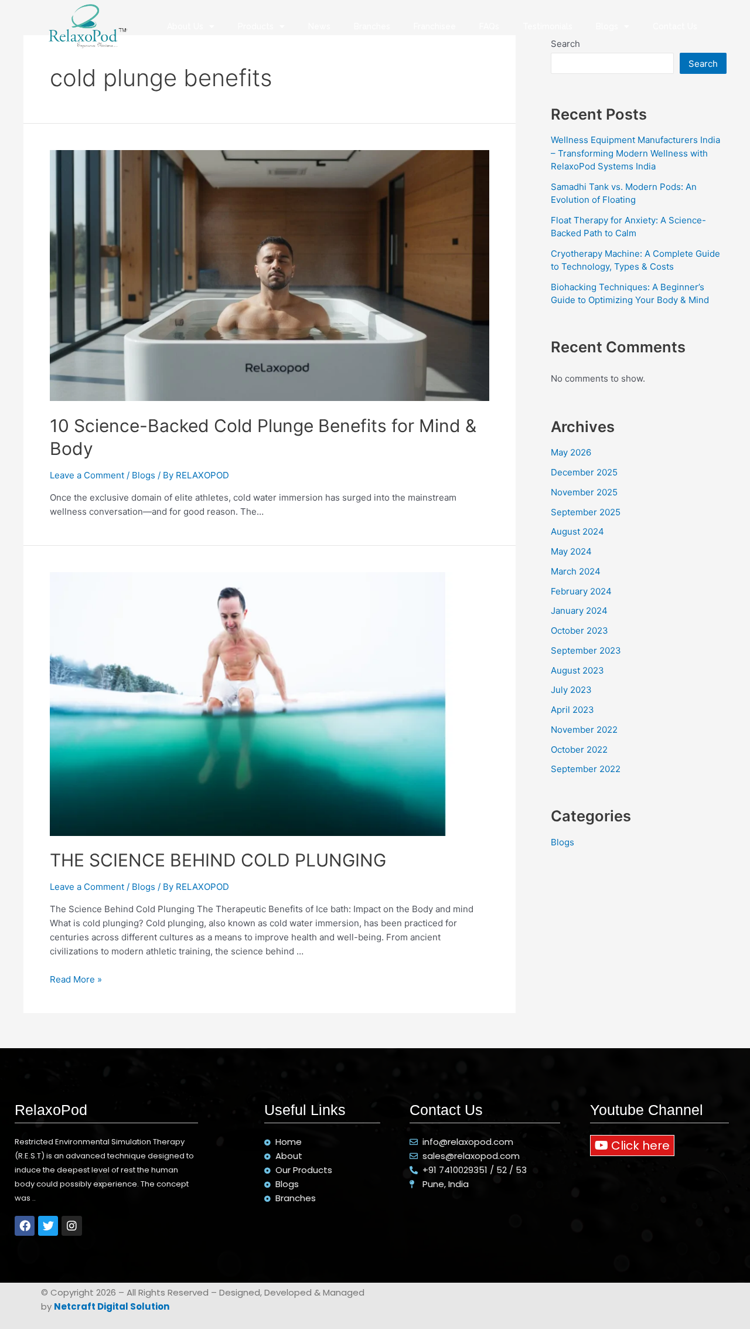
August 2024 (577, 531)
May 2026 (571, 452)
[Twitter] (48, 1226)
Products (256, 26)
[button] (632, 1145)
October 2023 (579, 630)
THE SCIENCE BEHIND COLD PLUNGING (218, 860)
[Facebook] (25, 1226)
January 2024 (579, 610)
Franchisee (435, 26)
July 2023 (571, 689)
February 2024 (581, 591)
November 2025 (584, 492)
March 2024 (576, 571)
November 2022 (584, 729)
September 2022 (586, 768)
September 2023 (586, 650)
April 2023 (572, 709)
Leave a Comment (87, 475)
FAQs (489, 26)
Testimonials (547, 26)
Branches (372, 26)
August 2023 (577, 670)
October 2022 (579, 749)
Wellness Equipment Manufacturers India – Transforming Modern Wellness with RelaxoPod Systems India (635, 153)
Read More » (76, 979)
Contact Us (675, 26)
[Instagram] (71, 1226)
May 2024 (571, 551)
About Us (185, 26)
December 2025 (584, 472)
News (319, 26)
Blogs (607, 26)
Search (703, 63)
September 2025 (586, 512)
